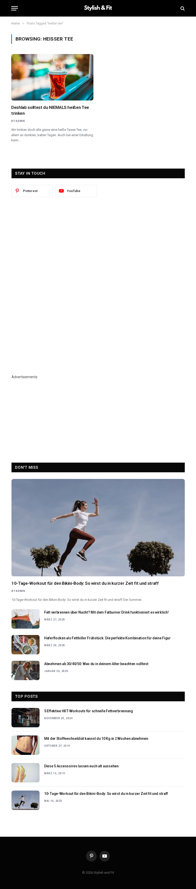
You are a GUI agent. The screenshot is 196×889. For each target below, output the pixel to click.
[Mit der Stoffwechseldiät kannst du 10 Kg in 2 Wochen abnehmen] (25, 745)
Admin (20, 121)
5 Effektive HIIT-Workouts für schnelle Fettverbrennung (88, 711)
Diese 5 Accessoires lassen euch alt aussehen (81, 766)
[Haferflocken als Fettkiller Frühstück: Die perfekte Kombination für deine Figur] (25, 644)
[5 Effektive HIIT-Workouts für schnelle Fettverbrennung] (25, 717)
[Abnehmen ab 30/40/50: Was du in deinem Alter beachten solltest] (25, 670)
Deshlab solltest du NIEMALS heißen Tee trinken (50, 110)
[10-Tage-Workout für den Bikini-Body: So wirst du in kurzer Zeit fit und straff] (98, 527)
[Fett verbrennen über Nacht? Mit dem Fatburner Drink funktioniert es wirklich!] (25, 619)
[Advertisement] (98, 244)
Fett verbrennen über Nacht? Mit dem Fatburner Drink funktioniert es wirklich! (106, 612)
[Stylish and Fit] (98, 8)
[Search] (182, 8)
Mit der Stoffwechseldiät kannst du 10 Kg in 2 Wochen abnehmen (96, 738)
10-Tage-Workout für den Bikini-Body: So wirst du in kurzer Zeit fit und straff (84, 583)
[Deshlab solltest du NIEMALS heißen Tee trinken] (52, 77)
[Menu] (14, 8)
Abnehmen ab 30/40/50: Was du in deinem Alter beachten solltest (96, 664)
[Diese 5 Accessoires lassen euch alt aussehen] (25, 772)
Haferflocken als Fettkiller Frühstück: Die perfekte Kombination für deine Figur (107, 638)
